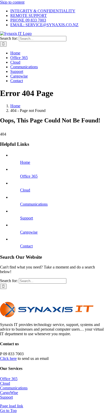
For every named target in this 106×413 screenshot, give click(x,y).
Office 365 (29, 176)
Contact (26, 246)
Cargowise (29, 232)
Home (25, 162)
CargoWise (9, 392)
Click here (8, 358)
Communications (34, 204)
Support (26, 218)
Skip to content (12, 2)
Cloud (25, 190)
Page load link (11, 406)
